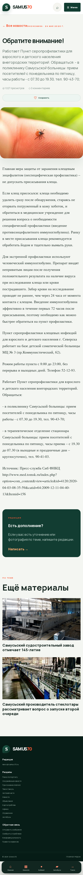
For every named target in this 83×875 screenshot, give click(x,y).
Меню (72, 7)
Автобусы (6, 817)
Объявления (7, 801)
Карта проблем (9, 805)
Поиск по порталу (10, 777)
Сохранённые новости (12, 781)
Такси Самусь (8, 789)
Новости (6, 797)
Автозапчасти (8, 793)
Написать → (18, 549)
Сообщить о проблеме (11, 833)
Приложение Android (11, 785)
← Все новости (14, 25)
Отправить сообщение (12, 829)
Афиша (5, 809)
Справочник (7, 813)
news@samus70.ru (10, 764)
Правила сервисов (10, 841)
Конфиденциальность (11, 837)
